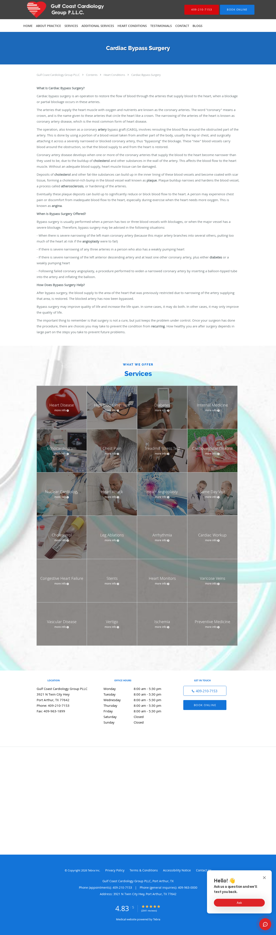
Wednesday (132, 700)
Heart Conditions (115, 75)
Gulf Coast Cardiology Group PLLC (58, 75)
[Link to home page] (55, 9)
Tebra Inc (93, 870)
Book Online (205, 705)
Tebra (156, 919)
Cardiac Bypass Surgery (146, 75)
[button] (237, 10)
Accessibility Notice (177, 870)
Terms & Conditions (144, 870)
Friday (132, 711)
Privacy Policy (114, 870)
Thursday (132, 705)
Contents (92, 75)
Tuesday (132, 694)
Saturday (124, 717)
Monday (132, 688)
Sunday (124, 722)
